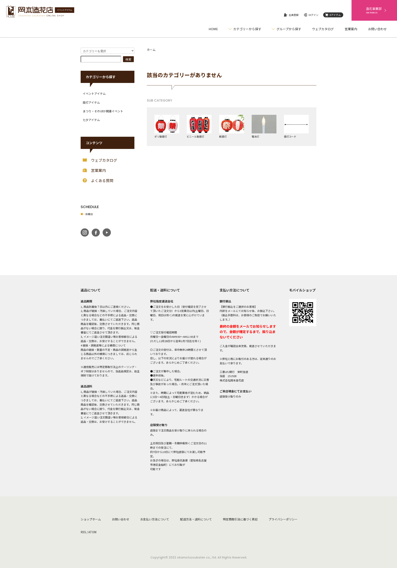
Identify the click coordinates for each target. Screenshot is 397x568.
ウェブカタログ (323, 29)
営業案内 (351, 29)
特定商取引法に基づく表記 (240, 519)
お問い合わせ (377, 29)
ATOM (92, 532)
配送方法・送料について (196, 519)
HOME (213, 29)
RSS (83, 532)
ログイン (313, 15)
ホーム (151, 50)
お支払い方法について (154, 519)
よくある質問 (102, 180)
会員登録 (294, 15)
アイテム (335, 15)
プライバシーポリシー (283, 519)
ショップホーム (91, 519)
